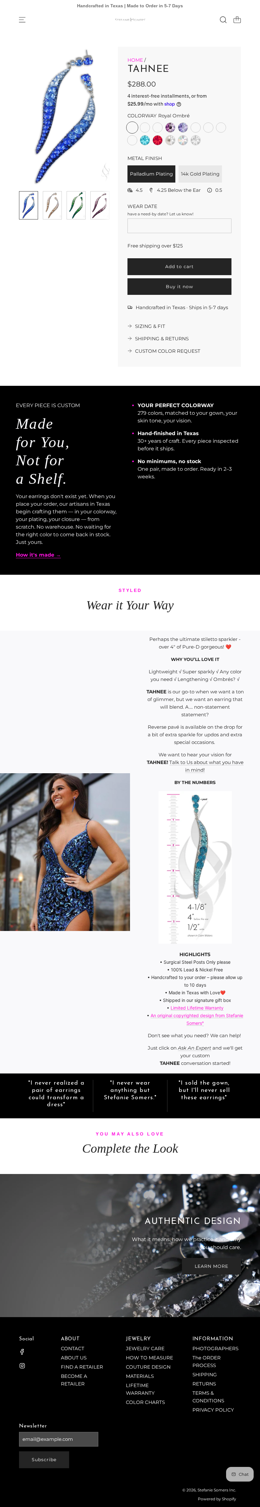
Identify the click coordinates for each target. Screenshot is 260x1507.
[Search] (223, 20)
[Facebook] (22, 1352)
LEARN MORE (211, 1266)
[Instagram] (22, 1366)
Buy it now (179, 286)
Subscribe (44, 1459)
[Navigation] (22, 20)
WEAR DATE (142, 206)
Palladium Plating (151, 174)
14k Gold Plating (200, 174)
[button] (34, 116)
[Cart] (237, 20)
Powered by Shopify (217, 1499)
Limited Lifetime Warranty (197, 1007)
